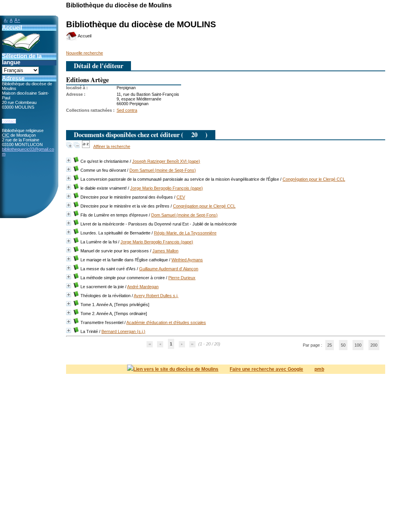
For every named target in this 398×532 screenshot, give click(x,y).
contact (9, 121)
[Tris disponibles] (86, 146)
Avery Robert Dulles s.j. (156, 295)
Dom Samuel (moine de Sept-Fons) (162, 170)
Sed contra (127, 110)
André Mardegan (143, 286)
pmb (319, 369)
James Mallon (165, 250)
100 (357, 345)
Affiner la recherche (111, 146)
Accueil (84, 35)
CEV (180, 197)
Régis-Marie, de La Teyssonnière (185, 233)
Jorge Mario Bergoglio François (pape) (166, 188)
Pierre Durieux (182, 277)
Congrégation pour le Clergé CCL (314, 179)
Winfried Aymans (187, 259)
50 (343, 345)
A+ (17, 20)
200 (373, 345)
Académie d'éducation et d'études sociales (166, 322)
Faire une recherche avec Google (266, 369)
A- (6, 20)
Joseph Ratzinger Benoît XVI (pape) (166, 161)
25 (329, 345)
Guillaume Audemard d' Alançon (168, 268)
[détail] (68, 160)
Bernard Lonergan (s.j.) (123, 331)
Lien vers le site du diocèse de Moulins (175, 369)
